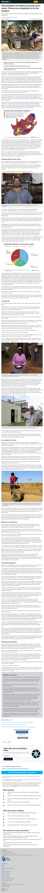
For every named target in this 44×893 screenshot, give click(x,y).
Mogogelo (26, 102)
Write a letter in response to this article (22, 772)
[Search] (39, 2)
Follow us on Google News (6, 871)
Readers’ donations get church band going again (18, 802)
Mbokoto (33, 103)
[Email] (23, 738)
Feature (2, 19)
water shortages (5, 146)
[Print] (25, 738)
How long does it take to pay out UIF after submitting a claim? (17, 842)
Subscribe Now (8, 759)
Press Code (30, 855)
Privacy (3, 866)
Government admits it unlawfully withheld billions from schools (21, 812)
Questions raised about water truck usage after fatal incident (16, 726)
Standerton (38, 95)
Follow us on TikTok (5, 872)
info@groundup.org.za (6, 885)
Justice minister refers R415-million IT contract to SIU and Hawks (22, 825)
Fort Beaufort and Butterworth (14, 103)
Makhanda (3, 103)
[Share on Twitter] (21, 738)
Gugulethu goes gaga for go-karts (13, 766)
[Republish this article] (27, 738)
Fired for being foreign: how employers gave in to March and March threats (22, 799)
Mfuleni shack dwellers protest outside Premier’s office (15, 722)
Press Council (15, 855)
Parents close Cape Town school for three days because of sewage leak (24, 805)
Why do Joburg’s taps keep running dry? (11, 724)
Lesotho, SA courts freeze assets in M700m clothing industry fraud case (24, 795)
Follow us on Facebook (6, 874)
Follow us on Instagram (6, 877)
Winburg (18, 95)
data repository (23, 92)
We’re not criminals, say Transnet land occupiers (18, 815)
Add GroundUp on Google (38, 19)
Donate (35, 1)
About (3, 865)
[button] (42, 1)
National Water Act (30, 592)
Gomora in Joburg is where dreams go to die (17, 768)
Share (31, 19)
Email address (6, 755)
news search (30, 107)
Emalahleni (30, 95)
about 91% (3, 148)
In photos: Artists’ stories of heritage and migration (19, 821)
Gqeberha (20, 145)
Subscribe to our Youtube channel (8, 878)
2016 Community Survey (35, 82)
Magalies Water (21, 295)
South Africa (7, 19)
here (34, 619)
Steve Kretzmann (14, 17)
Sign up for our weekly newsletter (8, 868)
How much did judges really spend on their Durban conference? (22, 818)
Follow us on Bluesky (5, 875)
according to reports (20, 149)
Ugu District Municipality (18, 105)
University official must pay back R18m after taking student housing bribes (22, 793)
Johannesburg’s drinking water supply (14, 469)
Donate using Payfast (22, 732)
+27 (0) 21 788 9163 (5, 886)
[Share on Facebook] (19, 738)
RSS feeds (3, 869)
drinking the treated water (10, 280)
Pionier (17, 435)
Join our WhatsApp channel (7, 880)
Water (11, 720)
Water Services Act (24, 581)
